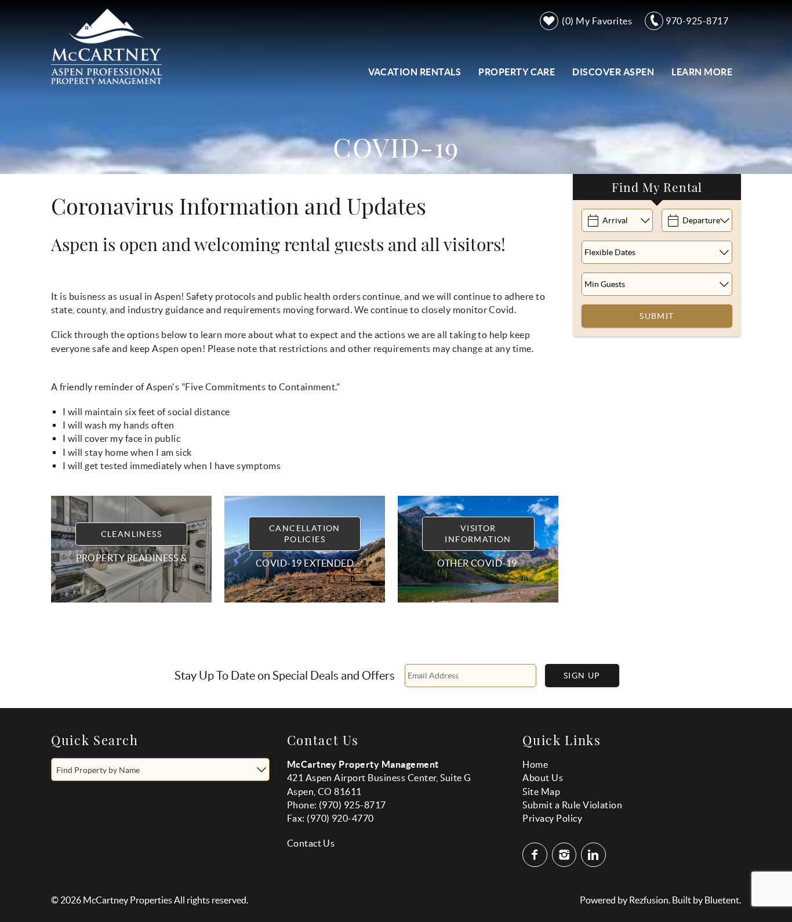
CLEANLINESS (131, 534)
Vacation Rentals (415, 72)
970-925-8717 (697, 21)
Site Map (541, 791)
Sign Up (582, 675)
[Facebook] (535, 855)
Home (535, 764)
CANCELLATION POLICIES (304, 533)
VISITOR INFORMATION (478, 533)
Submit (657, 316)
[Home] (106, 45)
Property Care (516, 72)
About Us (542, 777)
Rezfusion (649, 900)
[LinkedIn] (594, 855)
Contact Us (311, 843)
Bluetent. (722, 900)
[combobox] (160, 769)
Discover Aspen (613, 72)
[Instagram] (565, 855)
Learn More (701, 72)
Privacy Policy (552, 818)
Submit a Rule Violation (572, 805)
